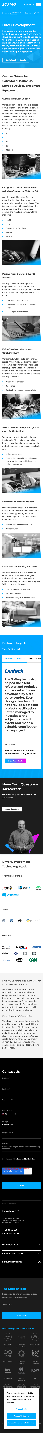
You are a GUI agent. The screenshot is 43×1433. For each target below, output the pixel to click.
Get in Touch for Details (16, 60)
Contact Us (29, 5)
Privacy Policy (22, 1409)
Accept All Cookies (21, 1416)
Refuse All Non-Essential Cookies (21, 1423)
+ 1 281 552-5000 (10, 1233)
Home (4, 13)
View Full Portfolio (11, 649)
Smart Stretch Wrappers (15, 658)
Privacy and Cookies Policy (25, 1159)
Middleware (26, 13)
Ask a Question (12, 809)
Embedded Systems (14, 13)
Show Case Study (15, 761)
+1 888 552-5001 (10, 1230)
